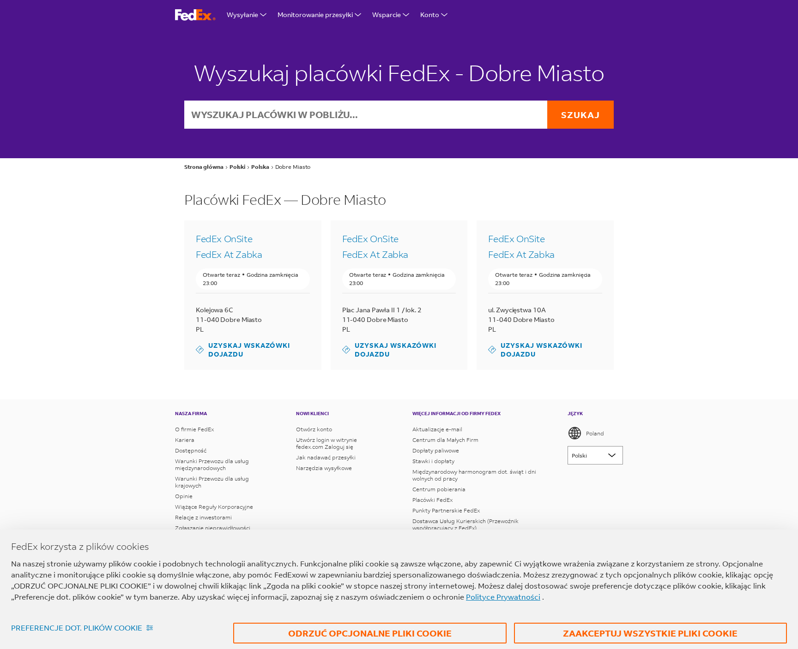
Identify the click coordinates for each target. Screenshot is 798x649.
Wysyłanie (242, 14)
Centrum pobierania (439, 489)
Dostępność (190, 450)
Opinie (184, 496)
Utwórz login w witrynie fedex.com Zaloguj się (326, 443)
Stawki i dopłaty (433, 461)
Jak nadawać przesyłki (326, 457)
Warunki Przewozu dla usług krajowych (212, 482)
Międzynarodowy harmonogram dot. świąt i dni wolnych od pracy (474, 475)
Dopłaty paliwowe (435, 450)
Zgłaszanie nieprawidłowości (212, 527)
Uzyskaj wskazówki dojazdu (243, 349)
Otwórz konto (314, 429)
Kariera (184, 439)
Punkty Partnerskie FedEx (446, 510)
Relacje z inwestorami (203, 517)
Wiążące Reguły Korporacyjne (214, 506)
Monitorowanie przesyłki (315, 14)
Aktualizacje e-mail (437, 429)
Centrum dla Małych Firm (445, 439)
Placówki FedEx (432, 499)
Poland (595, 433)
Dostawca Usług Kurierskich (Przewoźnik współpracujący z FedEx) (465, 524)
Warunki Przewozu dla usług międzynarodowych (212, 464)
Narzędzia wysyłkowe (324, 467)
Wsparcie (386, 14)
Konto (429, 14)
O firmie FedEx (194, 429)
